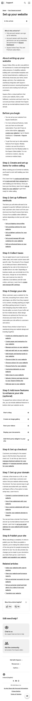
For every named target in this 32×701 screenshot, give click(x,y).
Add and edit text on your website (17, 350)
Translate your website (13, 593)
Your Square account (14, 10)
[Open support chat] (27, 696)
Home (4, 10)
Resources (15, 664)
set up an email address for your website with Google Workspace (15, 526)
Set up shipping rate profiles (15, 223)
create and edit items (21, 179)
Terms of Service (16, 694)
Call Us (15, 668)
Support (9, 3)
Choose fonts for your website (16, 366)
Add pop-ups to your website (15, 384)
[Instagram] (18, 681)
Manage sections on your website (17, 347)
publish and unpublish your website (14, 557)
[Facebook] (16, 681)
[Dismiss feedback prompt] (26, 602)
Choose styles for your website (16, 359)
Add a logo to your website (15, 375)
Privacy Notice (16, 691)
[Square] (2, 3)
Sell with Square (15, 660)
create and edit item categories (16, 181)
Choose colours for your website (17, 363)
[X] (13, 681)
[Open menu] (29, 3)
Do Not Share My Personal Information (16, 688)
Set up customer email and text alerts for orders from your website (16, 587)
